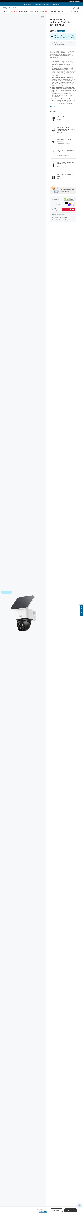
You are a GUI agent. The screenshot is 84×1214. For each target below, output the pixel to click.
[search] (70, 7)
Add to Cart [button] (56, 1210)
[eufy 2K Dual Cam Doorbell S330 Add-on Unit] (63, 165)
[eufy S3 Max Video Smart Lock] (63, 177)
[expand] (74, 43)
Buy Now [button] (71, 1210)
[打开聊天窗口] (79, 1205)
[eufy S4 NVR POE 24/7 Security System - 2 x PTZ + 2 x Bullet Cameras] (63, 130)
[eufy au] (5, 8)
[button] (74, 7)
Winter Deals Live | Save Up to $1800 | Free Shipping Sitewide (41, 4)
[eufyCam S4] (63, 119)
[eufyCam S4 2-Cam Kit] (63, 141)
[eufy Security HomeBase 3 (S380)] (63, 152)
